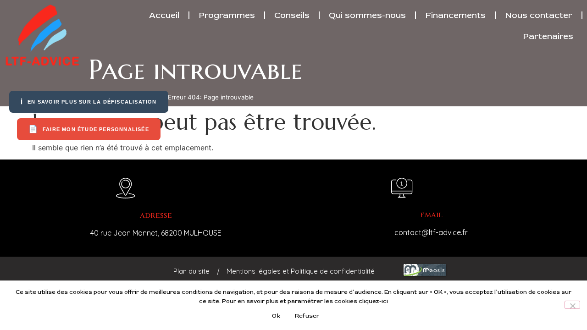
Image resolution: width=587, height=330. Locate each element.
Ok (276, 315)
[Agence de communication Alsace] (425, 275)
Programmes (227, 15)
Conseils (292, 15)
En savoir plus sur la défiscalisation (89, 101)
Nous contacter (538, 15)
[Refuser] (572, 305)
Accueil (164, 15)
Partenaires (548, 36)
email (431, 215)
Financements (455, 15)
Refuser (307, 315)
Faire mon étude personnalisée (88, 129)
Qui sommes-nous (367, 15)
